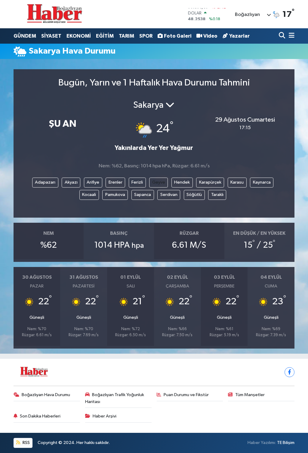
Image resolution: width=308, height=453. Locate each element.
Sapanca (142, 194)
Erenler (115, 182)
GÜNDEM (25, 36)
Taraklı (217, 194)
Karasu (237, 182)
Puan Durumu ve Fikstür (186, 394)
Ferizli (137, 182)
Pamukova (115, 194)
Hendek (182, 182)
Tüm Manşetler (250, 394)
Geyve (158, 182)
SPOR (145, 36)
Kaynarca (262, 182)
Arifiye (93, 182)
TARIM (126, 36)
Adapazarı (45, 182)
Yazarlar (239, 36)
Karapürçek (210, 182)
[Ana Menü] (290, 35)
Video (210, 36)
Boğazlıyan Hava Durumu (46, 394)
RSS (26, 442)
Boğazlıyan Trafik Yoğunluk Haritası (114, 398)
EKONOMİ (78, 36)
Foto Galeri (177, 36)
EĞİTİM (105, 36)
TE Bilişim (285, 442)
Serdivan (168, 194)
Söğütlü (194, 194)
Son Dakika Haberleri (40, 416)
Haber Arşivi (104, 416)
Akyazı (71, 182)
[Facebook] (289, 372)
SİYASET (51, 36)
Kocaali (89, 194)
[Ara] (282, 35)
